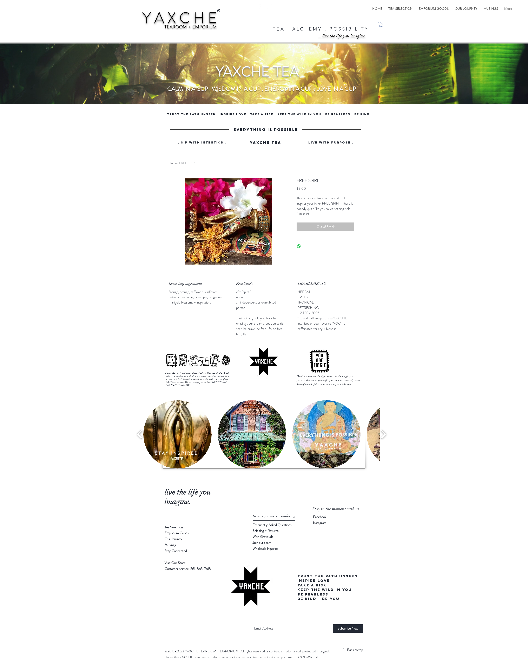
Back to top (355, 649)
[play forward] (383, 434)
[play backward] (139, 434)
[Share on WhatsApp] (299, 246)
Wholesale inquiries (265, 548)
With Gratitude (263, 536)
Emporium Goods (177, 532)
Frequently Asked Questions (272, 524)
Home (173, 163)
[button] (381, 24)
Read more (303, 214)
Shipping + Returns (266, 530)
